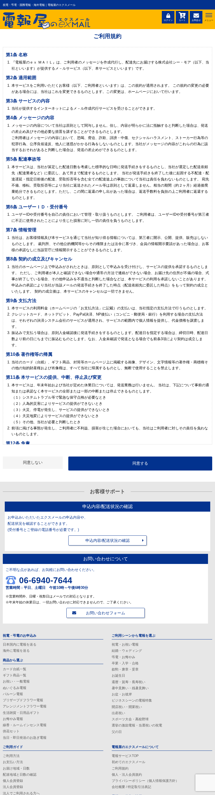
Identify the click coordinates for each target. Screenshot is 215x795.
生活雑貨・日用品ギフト (21, 713)
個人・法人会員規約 (127, 775)
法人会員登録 (13, 787)
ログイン (168, 20)
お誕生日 (118, 676)
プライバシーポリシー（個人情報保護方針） (145, 781)
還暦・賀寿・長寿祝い (128, 682)
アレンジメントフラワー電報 (24, 706)
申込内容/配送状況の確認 (107, 540)
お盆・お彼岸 (122, 694)
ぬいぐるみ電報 (14, 688)
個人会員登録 (13, 781)
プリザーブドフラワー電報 (23, 700)
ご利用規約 (120, 768)
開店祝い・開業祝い (127, 707)
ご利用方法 (11, 756)
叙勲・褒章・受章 (125, 669)
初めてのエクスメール (128, 762)
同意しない (33, 462)
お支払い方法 (13, 762)
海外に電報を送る (16, 651)
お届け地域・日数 (16, 768)
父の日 (117, 732)
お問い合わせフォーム (105, 613)
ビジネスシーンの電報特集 (132, 700)
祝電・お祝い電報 (125, 644)
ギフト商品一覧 (14, 675)
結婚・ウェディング (127, 651)
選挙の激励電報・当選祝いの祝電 (137, 725)
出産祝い (118, 713)
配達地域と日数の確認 (19, 775)
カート (182, 20)
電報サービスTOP (125, 756)
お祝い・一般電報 (16, 681)
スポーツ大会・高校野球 (130, 719)
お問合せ (196, 20)
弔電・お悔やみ (123, 657)
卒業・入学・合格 (125, 663)
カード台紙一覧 (14, 669)
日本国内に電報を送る (19, 644)
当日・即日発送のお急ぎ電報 (24, 738)
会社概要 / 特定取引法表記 (131, 787)
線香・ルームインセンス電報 (24, 725)
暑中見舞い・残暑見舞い (130, 688)
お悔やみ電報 (13, 719)
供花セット (11, 731)
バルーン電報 (13, 694)
